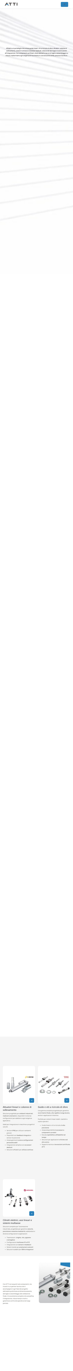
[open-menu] (64, 4)
